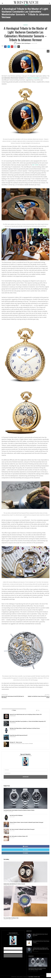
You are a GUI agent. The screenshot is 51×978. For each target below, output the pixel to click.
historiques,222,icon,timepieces (16, 743)
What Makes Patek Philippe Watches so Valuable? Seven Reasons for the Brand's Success (25, 728)
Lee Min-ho (6, 919)
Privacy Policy (35, 976)
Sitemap (39, 976)
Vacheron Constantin (29, 743)
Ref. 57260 (35, 165)
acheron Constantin (33, 78)
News (23, 743)
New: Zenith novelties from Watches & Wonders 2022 (19, 836)
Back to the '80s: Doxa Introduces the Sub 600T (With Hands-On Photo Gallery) (13, 697)
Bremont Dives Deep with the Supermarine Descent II (18, 735)
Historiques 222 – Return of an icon (16, 742)
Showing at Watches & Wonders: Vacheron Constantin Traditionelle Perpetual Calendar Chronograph (26, 822)
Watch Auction (35, 951)
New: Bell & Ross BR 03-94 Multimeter (16, 815)
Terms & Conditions (31, 976)
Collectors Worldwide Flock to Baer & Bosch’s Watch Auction (40, 935)
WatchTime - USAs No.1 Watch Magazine (23, 43)
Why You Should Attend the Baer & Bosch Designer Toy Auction (41, 941)
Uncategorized (25, 24)
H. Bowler (5, 811)
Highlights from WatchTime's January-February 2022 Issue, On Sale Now (38, 697)
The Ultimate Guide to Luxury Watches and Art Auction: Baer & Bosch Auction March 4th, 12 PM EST (41, 949)
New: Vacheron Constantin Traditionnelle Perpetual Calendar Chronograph (22, 829)
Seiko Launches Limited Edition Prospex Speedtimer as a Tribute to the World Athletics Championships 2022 (28, 721)
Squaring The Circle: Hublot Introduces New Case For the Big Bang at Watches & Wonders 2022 (26, 714)
